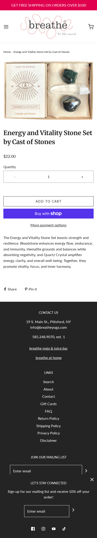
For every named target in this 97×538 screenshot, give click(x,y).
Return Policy (48, 418)
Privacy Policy (48, 433)
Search (48, 382)
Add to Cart (49, 201)
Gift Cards (48, 404)
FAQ (48, 411)
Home (7, 52)
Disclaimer (48, 440)
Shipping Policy (48, 426)
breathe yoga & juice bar (48, 348)
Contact (48, 396)
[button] (48, 91)
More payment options (48, 225)
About (48, 389)
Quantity (9, 167)
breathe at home (49, 357)
